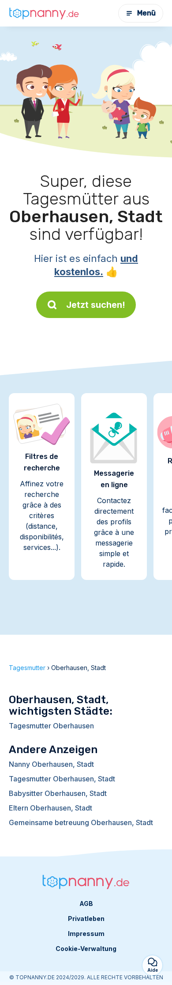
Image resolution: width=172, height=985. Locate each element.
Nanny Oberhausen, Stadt (51, 764)
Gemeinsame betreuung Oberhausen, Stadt (81, 822)
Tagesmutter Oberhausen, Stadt (62, 778)
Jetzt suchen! (95, 304)
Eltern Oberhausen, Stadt (50, 807)
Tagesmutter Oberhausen (51, 725)
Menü (146, 13)
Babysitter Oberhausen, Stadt (58, 793)
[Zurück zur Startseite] (44, 13)
